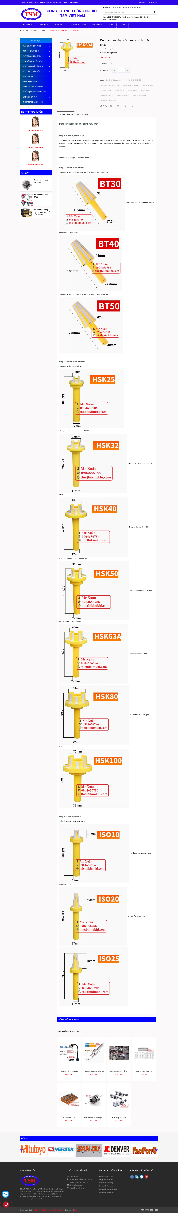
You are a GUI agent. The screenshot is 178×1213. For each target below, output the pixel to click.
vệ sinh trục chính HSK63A (131, 85)
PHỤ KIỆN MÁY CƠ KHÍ (31, 51)
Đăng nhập (154, 2)
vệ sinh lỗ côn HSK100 (133, 80)
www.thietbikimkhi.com (77, 1188)
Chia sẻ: (103, 106)
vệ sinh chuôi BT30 (139, 95)
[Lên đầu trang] (174, 1200)
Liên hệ (122, 25)
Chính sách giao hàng (106, 1186)
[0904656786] (7, 1205)
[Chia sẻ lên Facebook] (111, 105)
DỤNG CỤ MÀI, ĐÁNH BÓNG (33, 86)
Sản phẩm (58, 25)
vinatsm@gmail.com (76, 1185)
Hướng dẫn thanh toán (106, 1179)
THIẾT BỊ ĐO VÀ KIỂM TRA (33, 66)
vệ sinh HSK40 (106, 90)
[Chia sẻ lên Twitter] (118, 105)
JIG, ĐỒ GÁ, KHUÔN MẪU (32, 61)
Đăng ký (143, 2)
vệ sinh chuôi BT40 (123, 95)
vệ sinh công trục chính (108, 100)
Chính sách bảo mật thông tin (108, 1189)
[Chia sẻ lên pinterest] (125, 105)
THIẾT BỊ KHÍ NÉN (30, 81)
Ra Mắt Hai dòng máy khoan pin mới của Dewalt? (42, 211)
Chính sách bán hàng (106, 1183)
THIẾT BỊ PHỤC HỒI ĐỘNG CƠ (34, 92)
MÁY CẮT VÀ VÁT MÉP (31, 71)
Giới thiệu (44, 25)
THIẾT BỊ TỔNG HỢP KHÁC (33, 102)
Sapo (76, 1210)
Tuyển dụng (97, 25)
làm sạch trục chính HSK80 (110, 85)
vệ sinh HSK (145, 90)
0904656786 (73, 2)
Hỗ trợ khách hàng (78, 25)
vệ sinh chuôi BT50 (107, 95)
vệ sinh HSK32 (119, 90)
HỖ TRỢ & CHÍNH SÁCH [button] (110, 1170)
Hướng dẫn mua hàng (106, 1176)
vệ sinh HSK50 (148, 85)
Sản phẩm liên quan (68, 1031)
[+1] (132, 105)
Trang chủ (29, 25)
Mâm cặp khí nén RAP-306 (41, 181)
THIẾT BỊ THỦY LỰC (30, 76)
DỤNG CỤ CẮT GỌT (30, 97)
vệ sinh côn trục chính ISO (114, 80)
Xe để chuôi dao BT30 (41, 195)
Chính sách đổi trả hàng (106, 1192)
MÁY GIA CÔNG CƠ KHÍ (32, 46)
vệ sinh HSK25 (132, 90)
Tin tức (110, 25)
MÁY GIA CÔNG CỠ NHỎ (32, 56)
